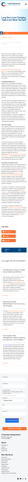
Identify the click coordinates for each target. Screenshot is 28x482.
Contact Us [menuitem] (4, 450)
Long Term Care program (15, 207)
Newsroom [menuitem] (4, 448)
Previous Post (7, 250)
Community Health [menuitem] (6, 459)
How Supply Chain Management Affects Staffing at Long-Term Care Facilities (14, 338)
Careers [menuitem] (3, 447)
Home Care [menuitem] (4, 462)
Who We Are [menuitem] (4, 445)
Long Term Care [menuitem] (5, 468)
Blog (7, 33)
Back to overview (7, 37)
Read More (5, 295)
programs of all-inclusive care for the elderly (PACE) (12, 174)
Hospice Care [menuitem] (4, 464)
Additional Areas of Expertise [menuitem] (8, 473)
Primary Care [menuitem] (4, 469)
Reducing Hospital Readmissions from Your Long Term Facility (14, 304)
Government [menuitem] (4, 461)
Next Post (19, 250)
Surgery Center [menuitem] (5, 471)
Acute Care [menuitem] (4, 457)
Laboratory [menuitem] (4, 466)
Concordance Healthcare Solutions (19, 274)
